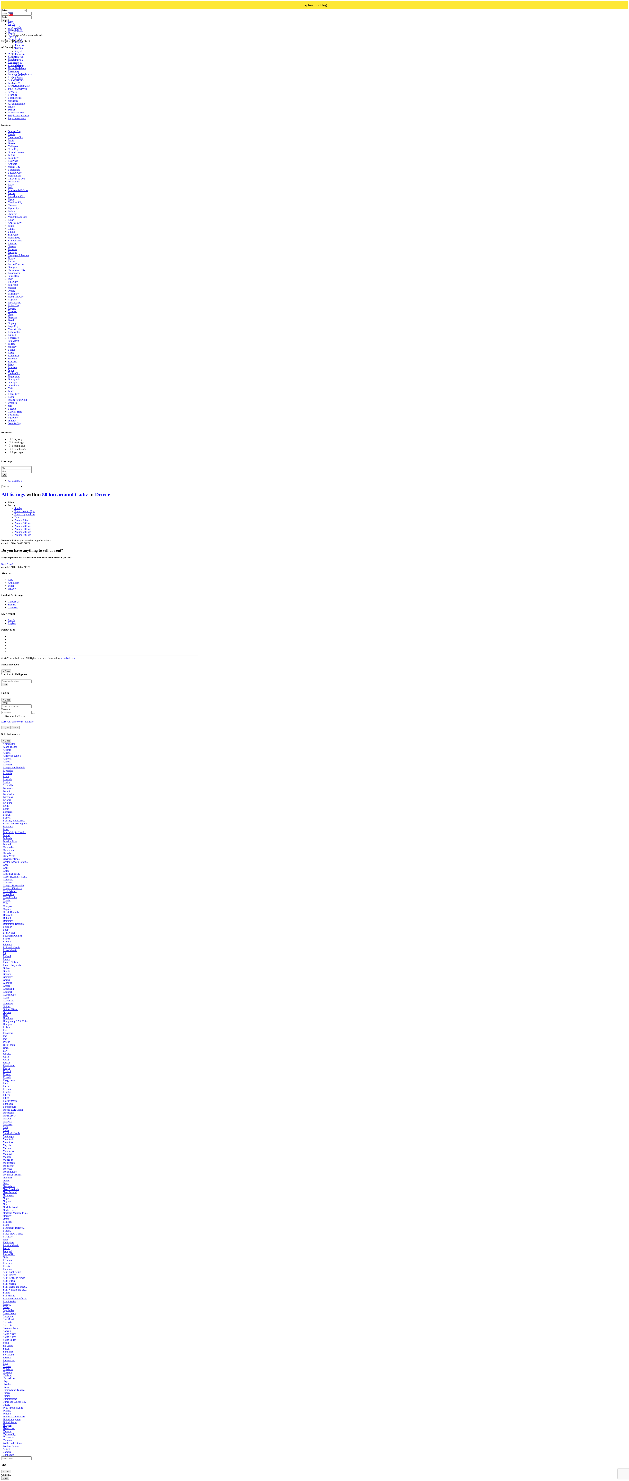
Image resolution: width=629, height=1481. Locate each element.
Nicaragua (8, 1195)
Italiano (18, 60)
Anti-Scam (13, 582)
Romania (7, 1263)
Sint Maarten (9, 1319)
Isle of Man (9, 1044)
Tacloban (12, 249)
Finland (7, 956)
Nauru (6, 1180)
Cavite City (14, 373)
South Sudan (9, 1339)
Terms (11, 585)
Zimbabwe (8, 1454)
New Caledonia (11, 1189)
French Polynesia (12, 965)
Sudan (6, 1348)
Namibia (7, 1177)
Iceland (6, 1027)
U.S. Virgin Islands (13, 1407)
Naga (10, 314)
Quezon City (14, 131)
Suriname (8, 1351)
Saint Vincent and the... (15, 1289)
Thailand (7, 1375)
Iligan (11, 199)
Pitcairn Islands (11, 1245)
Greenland (8, 988)
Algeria (6, 752)
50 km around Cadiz (65, 494)
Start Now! (7, 564)
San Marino (9, 1295)
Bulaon (11, 349)
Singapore (8, 1316)
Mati (10, 388)
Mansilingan (14, 175)
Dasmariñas (14, 181)
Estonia (7, 941)
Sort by (18, 508)
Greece (6, 985)
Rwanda (7, 1269)
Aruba (6, 776)
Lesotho (7, 1092)
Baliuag (12, 335)
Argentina (8, 770)
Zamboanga (14, 169)
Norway (7, 1215)
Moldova (7, 1154)
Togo (5, 1381)
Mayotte (7, 1145)
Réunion (7, 1260)
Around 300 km (22, 529)
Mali (5, 1127)
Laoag (11, 396)
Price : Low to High (24, 511)
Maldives (7, 1124)
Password (6, 709)
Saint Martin (9, 1283)
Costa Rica (8, 894)
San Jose (12, 367)
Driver (102, 494)
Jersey (6, 1059)
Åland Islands (10, 746)
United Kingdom (11, 1419)
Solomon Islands (11, 1328)
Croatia (6, 900)
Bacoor (11, 193)
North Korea (9, 1210)
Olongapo (13, 267)
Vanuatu (7, 1431)
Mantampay (14, 237)
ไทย (17, 82)
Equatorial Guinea (12, 935)
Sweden (7, 1357)
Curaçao (7, 906)
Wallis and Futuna (12, 1443)
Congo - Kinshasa (12, 888)
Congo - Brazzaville (13, 885)
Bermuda (7, 811)
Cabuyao (12, 214)
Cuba (6, 903)
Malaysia (7, 1121)
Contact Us (13, 601)
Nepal (6, 1183)
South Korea (9, 1336)
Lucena (12, 261)
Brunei (6, 835)
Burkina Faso (10, 841)
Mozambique (10, 1171)
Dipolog (12, 420)
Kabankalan (14, 332)
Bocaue (12, 408)
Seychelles (8, 1310)
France (6, 959)
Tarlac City (13, 305)
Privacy (12, 588)
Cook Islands (10, 891)
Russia (6, 1266)
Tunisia (6, 1393)
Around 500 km (22, 534)
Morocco (7, 1168)
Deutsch (19, 57)
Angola (6, 761)
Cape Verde (9, 856)
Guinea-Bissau (10, 1009)
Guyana (7, 1012)
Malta (6, 1130)
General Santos (16, 152)
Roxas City (13, 394)
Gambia (7, 971)
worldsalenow (68, 658)
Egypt (6, 929)
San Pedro (13, 234)
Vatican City (9, 1434)
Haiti (5, 1015)
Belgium (7, 802)
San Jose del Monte (18, 190)
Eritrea (6, 938)
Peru (5, 1239)
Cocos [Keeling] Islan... (15, 876)
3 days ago (17, 439)
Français (19, 45)
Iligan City (13, 208)
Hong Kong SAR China (15, 1021)
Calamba (12, 205)
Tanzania (7, 1372)
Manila (11, 134)
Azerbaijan (8, 785)
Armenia (7, 773)
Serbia (6, 1307)
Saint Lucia (9, 1280)
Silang (11, 364)
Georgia (7, 974)
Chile (6, 867)
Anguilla (7, 764)
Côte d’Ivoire (10, 897)
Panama (7, 1230)
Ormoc (11, 290)
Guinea (6, 1006)
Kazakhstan (9, 1065)
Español (18, 48)
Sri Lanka (8, 1345)
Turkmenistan (10, 1398)
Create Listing (15, 39)
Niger (6, 1198)
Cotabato (12, 311)
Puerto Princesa (16, 264)
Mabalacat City (16, 296)
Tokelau (7, 1384)
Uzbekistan (9, 1428)
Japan (6, 1056)
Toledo (11, 320)
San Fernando (15, 240)
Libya (6, 1097)
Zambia (7, 1452)
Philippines (8, 1242)
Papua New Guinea (13, 1233)
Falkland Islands (11, 947)
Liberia (6, 1095)
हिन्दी (17, 68)
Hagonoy (13, 358)
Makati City (14, 166)
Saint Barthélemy (12, 1272)
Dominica (8, 920)
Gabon (6, 968)
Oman (6, 1218)
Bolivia (6, 817)
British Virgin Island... (14, 832)
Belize (6, 805)
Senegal (7, 1304)
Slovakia (7, 1322)
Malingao (13, 146)
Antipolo (12, 163)
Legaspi (12, 308)
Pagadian (12, 299)
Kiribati (7, 1071)
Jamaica (7, 1053)
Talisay (11, 343)
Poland (6, 1248)
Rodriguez (13, 337)
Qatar (6, 1257)
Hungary (7, 1024)
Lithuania (8, 1103)
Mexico (7, 1148)
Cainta (11, 228)
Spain (6, 1342)
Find (5, 684)
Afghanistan (9, 743)
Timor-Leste (9, 1378)
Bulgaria (7, 838)
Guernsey (8, 1003)
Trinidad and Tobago (14, 1390)
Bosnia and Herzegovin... (16, 823)
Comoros (7, 882)
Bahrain (7, 791)
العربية (18, 51)
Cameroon (8, 850)
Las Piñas (13, 160)
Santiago (12, 382)
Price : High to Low (24, 514)
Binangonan (14, 273)
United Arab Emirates (14, 1416)
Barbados (8, 797)
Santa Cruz (13, 385)
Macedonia (8, 1112)
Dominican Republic (13, 923)
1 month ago (18, 445)
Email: (4, 702)
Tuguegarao (14, 376)
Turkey (6, 1395)
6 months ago (19, 449)
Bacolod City (15, 172)
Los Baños (13, 414)
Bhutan (6, 814)
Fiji (4, 953)
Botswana (8, 826)
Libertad (12, 243)
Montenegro (9, 1162)
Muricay (12, 346)
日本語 (18, 78)
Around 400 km (22, 532)
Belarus (7, 800)
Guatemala (8, 1000)
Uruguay (7, 1425)
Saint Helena (9, 1275)
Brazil (6, 829)
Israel (6, 1047)
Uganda (7, 1410)
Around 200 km (22, 526)
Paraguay (8, 1236)
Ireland (6, 1041)
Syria (5, 1363)
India (5, 1030)
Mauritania (8, 1139)
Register (12, 623)
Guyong (12, 323)
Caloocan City (15, 137)
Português (19, 54)
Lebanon (7, 1089)
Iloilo (10, 187)
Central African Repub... (15, 861)
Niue (5, 1204)
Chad (6, 864)
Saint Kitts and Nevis (14, 1277)
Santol (11, 225)
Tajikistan (8, 1369)
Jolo (10, 405)
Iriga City (13, 417)
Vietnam (7, 1440)
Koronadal (13, 355)
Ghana (6, 979)
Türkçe (18, 62)
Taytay (11, 258)
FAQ (10, 579)
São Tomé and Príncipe (15, 1298)
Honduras (8, 1018)
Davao (11, 143)
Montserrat (8, 1165)
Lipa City (13, 281)
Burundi (7, 844)
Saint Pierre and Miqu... (15, 1286)
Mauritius (8, 1142)
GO (4, 475)
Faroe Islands (10, 950)
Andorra (7, 758)
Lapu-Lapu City (16, 196)
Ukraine (7, 1413)
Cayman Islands (11, 859)
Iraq (5, 1038)
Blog (10, 21)
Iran (5, 1036)
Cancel (15, 727)
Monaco (7, 1156)
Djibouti (7, 918)
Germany (8, 977)
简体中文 (20, 74)
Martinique (8, 1136)
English (18, 42)
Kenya (6, 1068)
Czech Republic (11, 912)
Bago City (13, 326)
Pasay (11, 184)
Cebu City (13, 149)
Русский (19, 65)
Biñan (11, 219)
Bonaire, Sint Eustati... (14, 820)
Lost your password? (12, 721)
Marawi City (14, 329)
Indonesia (8, 1033)
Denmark (8, 915)
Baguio (11, 231)
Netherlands (9, 1186)
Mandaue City (15, 202)
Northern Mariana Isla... (15, 1213)
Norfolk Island (10, 1207)
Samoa (6, 1292)
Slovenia (7, 1325)
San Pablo (13, 284)
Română (19, 85)
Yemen (6, 1449)
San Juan (12, 361)
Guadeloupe (9, 994)
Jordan (6, 1062)
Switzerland (9, 1360)
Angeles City (14, 222)
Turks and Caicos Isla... (15, 1401)
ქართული (20, 88)
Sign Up (18, 30)
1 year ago (17, 452)
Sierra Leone (9, 1313)
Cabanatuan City (16, 270)
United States (10, 1422)
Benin (6, 808)
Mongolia (8, 1159)
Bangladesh (9, 794)
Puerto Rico (9, 1254)
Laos (5, 1083)
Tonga (6, 1387)
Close (5, 1478)
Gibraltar (7, 982)
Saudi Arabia (9, 1301)
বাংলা (16, 71)
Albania (7, 749)
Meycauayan (14, 302)
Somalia (7, 1331)
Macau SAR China (13, 1109)
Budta (11, 140)
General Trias (15, 411)
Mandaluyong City (17, 217)
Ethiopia (7, 944)
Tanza (11, 391)
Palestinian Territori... (14, 1227)
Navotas (12, 246)
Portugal (7, 1251)
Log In (17, 27)
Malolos (12, 287)
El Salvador (9, 932)
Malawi (7, 1118)
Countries (13, 607)
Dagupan (12, 317)
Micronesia (8, 1151)
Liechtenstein (10, 1100)
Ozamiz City (14, 423)
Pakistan (7, 1221)
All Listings (15, 480)
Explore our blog (314, 5)
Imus (10, 278)
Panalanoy (13, 293)
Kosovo (7, 1074)
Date (16, 517)
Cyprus (6, 909)
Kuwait (7, 1077)
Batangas (12, 252)
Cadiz (11, 352)
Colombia (8, 879)
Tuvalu (6, 1404)
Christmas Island (11, 873)
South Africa (9, 1334)
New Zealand (10, 1192)
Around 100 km (22, 523)
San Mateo (13, 340)
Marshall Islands (11, 1133)
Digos (11, 370)
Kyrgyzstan (9, 1080)
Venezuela (8, 1437)
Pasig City (13, 158)
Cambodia (8, 847)
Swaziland (8, 1354)
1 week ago (18, 442)
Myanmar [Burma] (12, 1174)
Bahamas (7, 788)
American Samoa (12, 755)
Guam (6, 997)
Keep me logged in (15, 716)
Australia (7, 779)
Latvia (6, 1086)
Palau (6, 1224)
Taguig (11, 155)
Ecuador (7, 926)
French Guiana (10, 962)
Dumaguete (14, 379)
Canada (7, 853)
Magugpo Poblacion (18, 255)
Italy (5, 1050)
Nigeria (7, 1201)
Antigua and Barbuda (14, 767)
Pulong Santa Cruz (17, 399)
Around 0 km (21, 520)
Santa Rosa (13, 276)
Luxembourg (9, 1106)
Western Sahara (11, 1446)
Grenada (7, 991)
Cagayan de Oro (16, 178)
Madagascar (9, 1115)
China (6, 870)
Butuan (11, 211)
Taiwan (7, 1366)
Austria (6, 782)
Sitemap (12, 604)
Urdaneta (12, 402)
